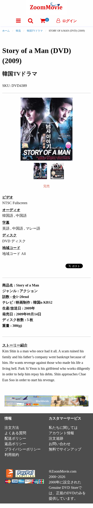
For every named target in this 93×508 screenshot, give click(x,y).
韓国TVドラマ (35, 30)
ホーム (6, 30)
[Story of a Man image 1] (40, 171)
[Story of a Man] (40, 171)
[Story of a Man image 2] (57, 171)
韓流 (18, 30)
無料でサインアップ (65, 449)
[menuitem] (18, 20)
